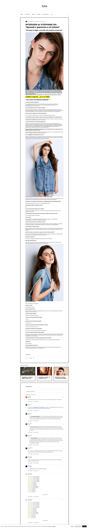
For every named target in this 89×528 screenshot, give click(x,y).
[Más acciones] (63, 397)
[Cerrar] (87, 526)
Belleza (38, 14)
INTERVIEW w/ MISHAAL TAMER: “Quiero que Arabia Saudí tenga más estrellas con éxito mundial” (27, 378)
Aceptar (84, 526)
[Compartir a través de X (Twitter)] (28, 358)
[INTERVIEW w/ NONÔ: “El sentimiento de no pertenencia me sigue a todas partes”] (44, 371)
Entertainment (45, 14)
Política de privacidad (51, 526)
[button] (67, 14)
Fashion (33, 14)
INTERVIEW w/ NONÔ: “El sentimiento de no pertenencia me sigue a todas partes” (44, 378)
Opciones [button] (72, 526)
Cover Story (27, 14)
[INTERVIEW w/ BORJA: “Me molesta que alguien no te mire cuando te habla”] (61, 371)
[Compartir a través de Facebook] (25, 358)
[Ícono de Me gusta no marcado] (28, 401)
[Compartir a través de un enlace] (33, 358)
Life (51, 14)
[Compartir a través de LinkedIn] (30, 358)
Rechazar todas (78, 526)
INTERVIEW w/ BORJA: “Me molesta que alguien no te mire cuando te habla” (60, 378)
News (21, 14)
